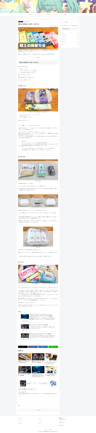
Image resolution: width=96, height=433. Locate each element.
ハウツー (29, 21)
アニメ (40, 418)
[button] (77, 22)
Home (46, 429)
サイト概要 (49, 429)
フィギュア (40, 420)
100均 (25, 21)
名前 (19, 405)
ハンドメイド (21, 21)
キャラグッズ (20, 423)
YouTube (24, 305)
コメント (20, 395)
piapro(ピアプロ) (62, 419)
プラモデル (20, 418)
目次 (37, 57)
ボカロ (40, 423)
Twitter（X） (61, 422)
